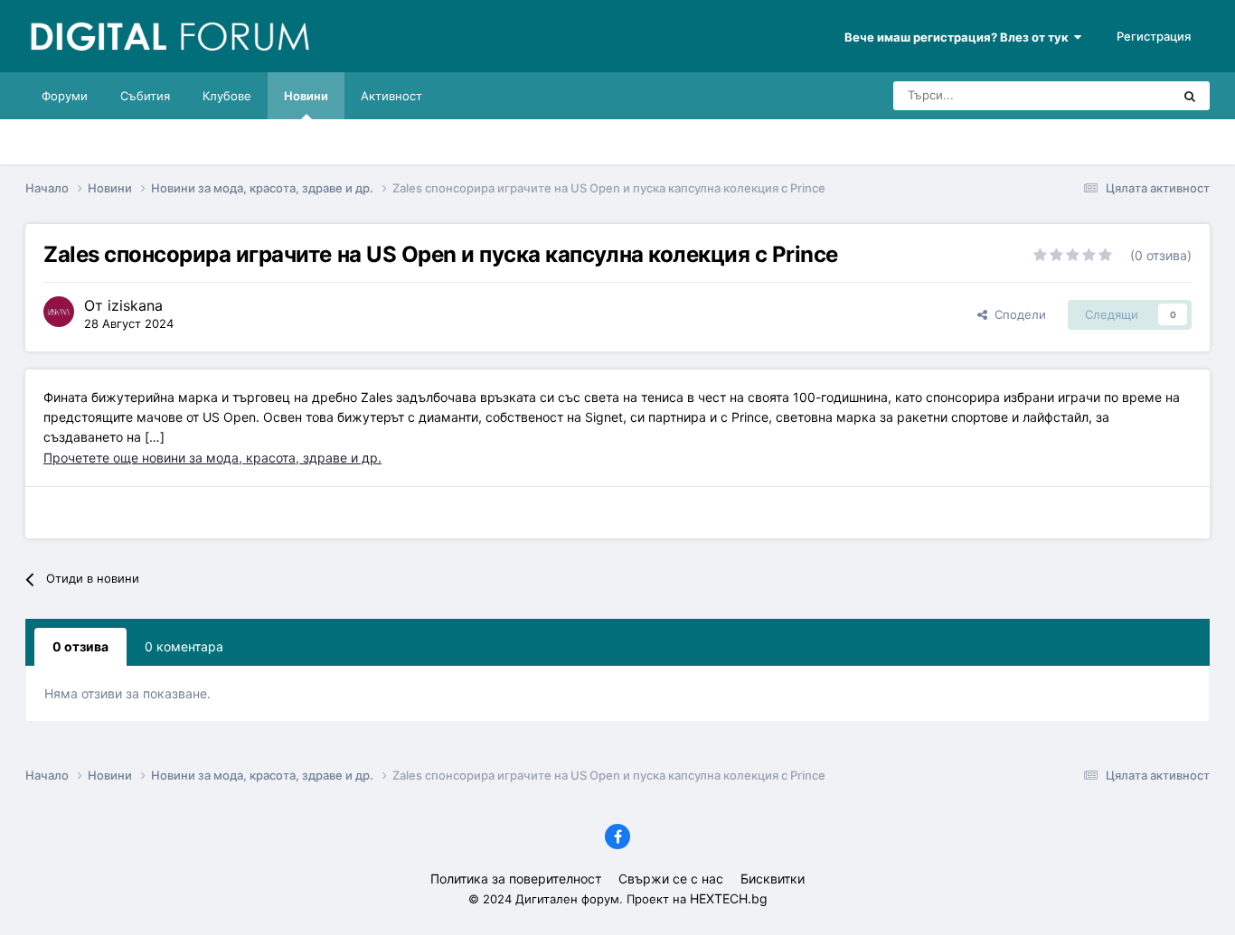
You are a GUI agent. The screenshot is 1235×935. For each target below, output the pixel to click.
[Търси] (1190, 95)
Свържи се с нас (670, 878)
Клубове (227, 96)
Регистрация (1154, 36)
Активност (391, 96)
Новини (306, 96)
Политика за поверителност (515, 878)
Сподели (1016, 314)
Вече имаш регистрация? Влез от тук (959, 37)
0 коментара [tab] (184, 646)
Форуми (65, 96)
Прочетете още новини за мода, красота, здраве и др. (212, 457)
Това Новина (1111, 95)
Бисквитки (772, 878)
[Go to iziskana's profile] (58, 311)
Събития (145, 96)
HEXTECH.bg (729, 898)
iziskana (135, 305)
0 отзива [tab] (80, 646)
